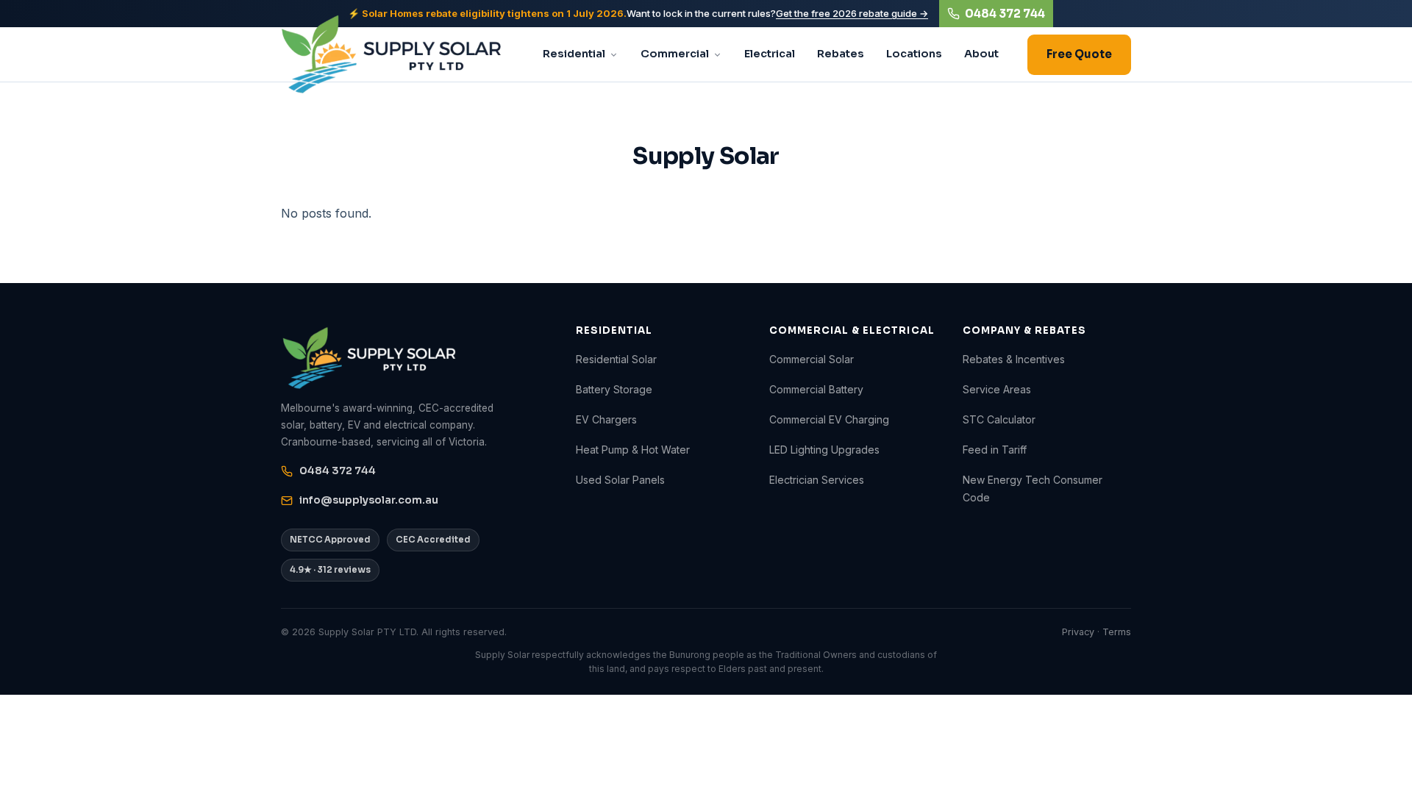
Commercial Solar (811, 359)
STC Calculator (999, 419)
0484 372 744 (1005, 14)
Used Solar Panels (620, 479)
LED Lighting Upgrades (824, 449)
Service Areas (997, 389)
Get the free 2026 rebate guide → (852, 13)
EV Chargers (606, 419)
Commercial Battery (816, 389)
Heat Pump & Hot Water (633, 449)
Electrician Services (816, 479)
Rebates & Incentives (1014, 359)
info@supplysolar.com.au (368, 500)
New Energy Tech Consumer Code (1032, 488)
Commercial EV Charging (829, 419)
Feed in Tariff (995, 449)
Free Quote (1079, 54)
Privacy (1078, 631)
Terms (1116, 631)
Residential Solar (616, 359)
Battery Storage (614, 389)
